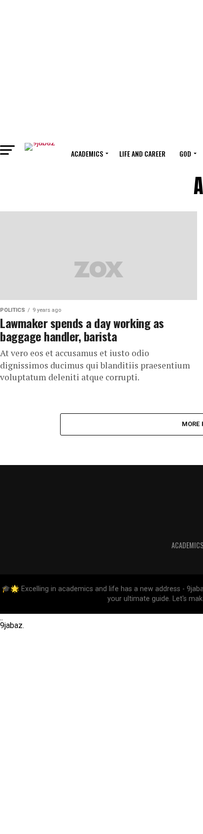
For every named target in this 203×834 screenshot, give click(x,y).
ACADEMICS (87, 153)
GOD (185, 153)
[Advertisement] (101, 69)
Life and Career (142, 153)
